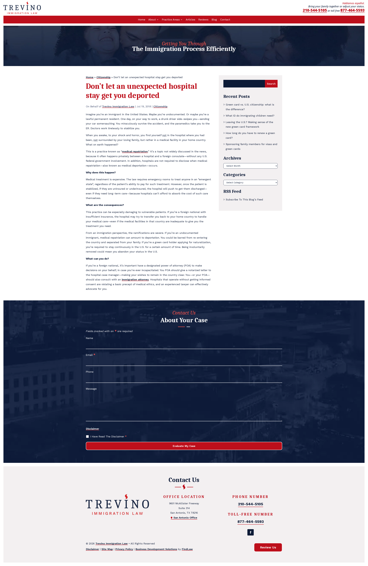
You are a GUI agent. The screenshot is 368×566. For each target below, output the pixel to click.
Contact (225, 20)
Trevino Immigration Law (118, 106)
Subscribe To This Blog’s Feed (244, 199)
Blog (214, 20)
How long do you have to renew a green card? (250, 135)
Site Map (107, 549)
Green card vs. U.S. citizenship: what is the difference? (250, 107)
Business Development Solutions (156, 549)
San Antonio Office (185, 517)
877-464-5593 (352, 10)
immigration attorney (135, 279)
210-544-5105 (315, 10)
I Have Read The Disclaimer (108, 436)
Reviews (203, 20)
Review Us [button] (268, 547)
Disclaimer (92, 428)
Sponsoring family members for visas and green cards (251, 146)
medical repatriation (135, 151)
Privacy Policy (124, 549)
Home (141, 20)
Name (89, 338)
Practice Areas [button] (171, 20)
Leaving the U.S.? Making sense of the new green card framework (249, 124)
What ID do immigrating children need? (250, 115)
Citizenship (160, 106)
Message (91, 388)
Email (90, 354)
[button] (365, 545)
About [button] (152, 20)
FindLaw (187, 549)
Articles (190, 20)
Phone (89, 371)
